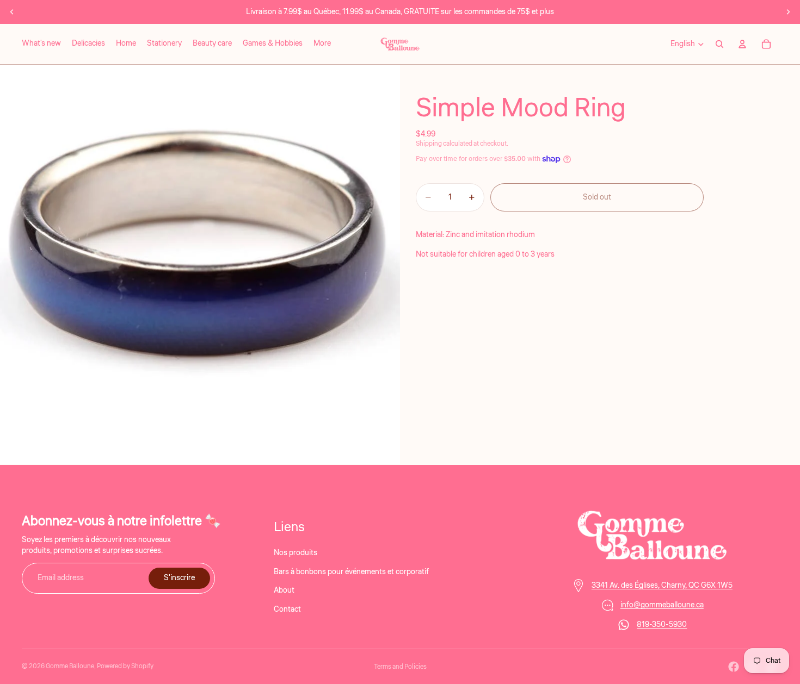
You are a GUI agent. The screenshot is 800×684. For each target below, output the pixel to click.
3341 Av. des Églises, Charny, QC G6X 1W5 (662, 585)
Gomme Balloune (70, 666)
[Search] (719, 44)
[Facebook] (733, 666)
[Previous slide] (12, 12)
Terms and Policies (400, 666)
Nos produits (295, 553)
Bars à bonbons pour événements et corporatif (351, 571)
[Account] (742, 44)
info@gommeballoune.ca (662, 605)
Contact (287, 609)
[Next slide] (788, 12)
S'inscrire (179, 578)
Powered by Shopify (125, 666)
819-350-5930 (662, 624)
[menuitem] (322, 44)
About (284, 590)
